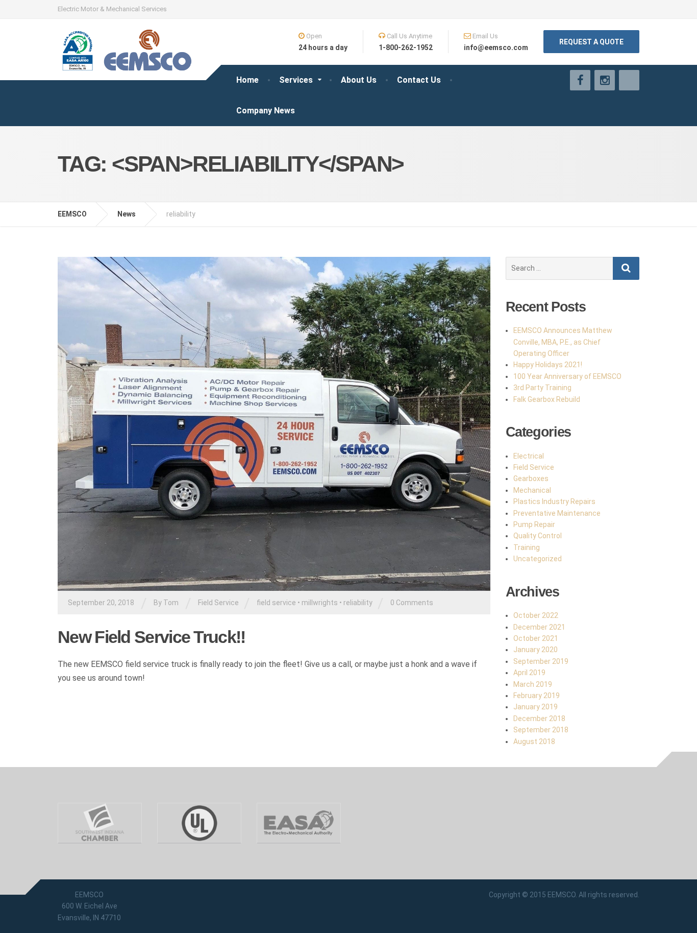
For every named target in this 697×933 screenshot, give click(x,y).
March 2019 (532, 684)
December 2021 (539, 627)
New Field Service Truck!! (151, 637)
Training (526, 547)
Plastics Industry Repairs (554, 501)
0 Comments (411, 603)
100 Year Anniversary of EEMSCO (567, 376)
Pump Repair (534, 524)
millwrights (320, 603)
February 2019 (536, 695)
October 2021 (535, 638)
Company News (265, 110)
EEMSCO (72, 214)
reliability (357, 603)
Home (247, 80)
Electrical (528, 456)
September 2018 (540, 730)
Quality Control (537, 536)
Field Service (218, 603)
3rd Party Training (542, 388)
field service (276, 603)
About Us (359, 80)
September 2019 (540, 661)
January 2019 (535, 707)
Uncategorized (537, 559)
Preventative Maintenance (557, 513)
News (126, 214)
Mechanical (532, 490)
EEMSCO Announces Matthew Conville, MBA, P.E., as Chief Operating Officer (562, 341)
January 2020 (535, 649)
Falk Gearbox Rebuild (546, 399)
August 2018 (534, 741)
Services (296, 80)
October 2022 (535, 615)
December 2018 (539, 718)
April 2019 (529, 672)
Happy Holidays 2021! (547, 365)
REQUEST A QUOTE (591, 42)
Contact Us (419, 80)
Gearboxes (531, 478)
